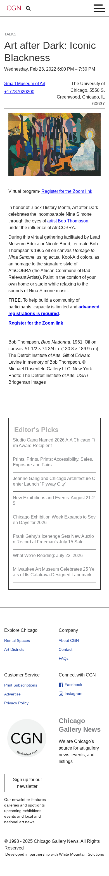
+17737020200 (19, 91)
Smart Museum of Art (24, 83)
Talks (10, 34)
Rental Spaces (17, 640)
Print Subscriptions (20, 685)
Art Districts (14, 649)
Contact (65, 649)
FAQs (63, 658)
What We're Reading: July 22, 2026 (48, 555)
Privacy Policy (16, 703)
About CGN (69, 640)
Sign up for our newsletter (27, 783)
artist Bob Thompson (67, 221)
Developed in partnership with (54, 854)
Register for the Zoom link (66, 191)
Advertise (12, 694)
